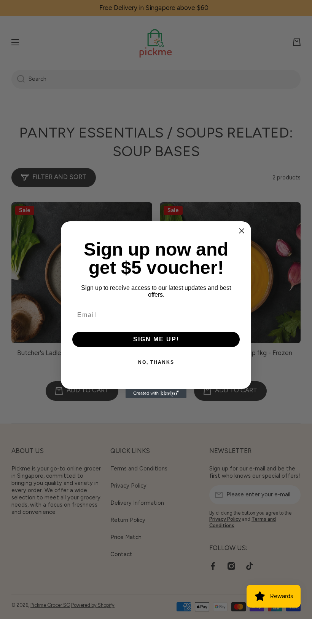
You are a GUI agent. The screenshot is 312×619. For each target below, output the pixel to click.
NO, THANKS (156, 362)
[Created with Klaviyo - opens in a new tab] (156, 393)
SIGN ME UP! (156, 339)
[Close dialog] (241, 231)
